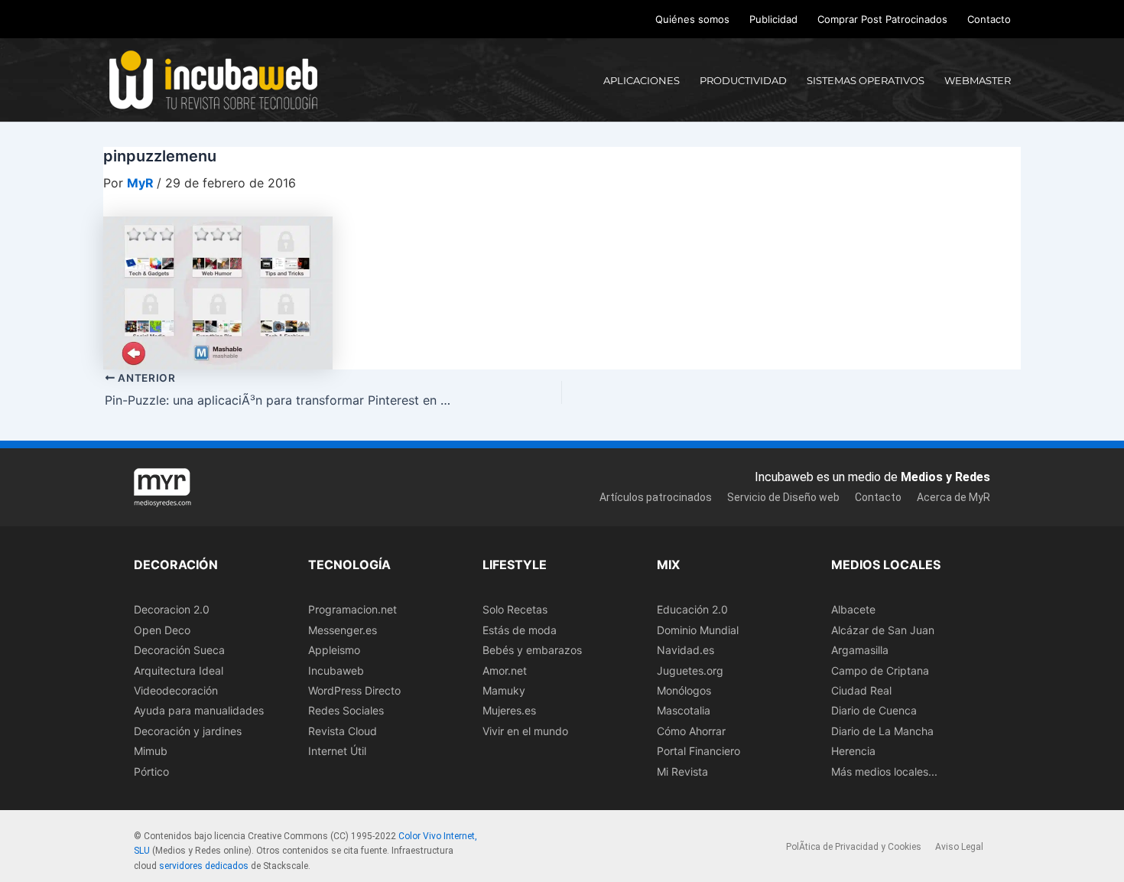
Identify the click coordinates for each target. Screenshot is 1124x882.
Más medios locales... (884, 771)
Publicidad (773, 19)
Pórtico (151, 771)
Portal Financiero (698, 750)
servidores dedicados (204, 866)
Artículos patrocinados (655, 497)
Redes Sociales (346, 710)
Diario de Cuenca (874, 710)
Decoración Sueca (179, 649)
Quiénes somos (692, 19)
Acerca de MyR (953, 497)
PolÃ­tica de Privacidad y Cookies (853, 846)
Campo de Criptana (880, 670)
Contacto (989, 19)
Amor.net (504, 670)
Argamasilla (859, 649)
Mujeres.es (509, 710)
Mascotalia (683, 710)
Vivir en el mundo (525, 730)
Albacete (853, 609)
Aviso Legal (959, 846)
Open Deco (162, 629)
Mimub (150, 750)
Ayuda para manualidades (199, 710)
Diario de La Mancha (882, 730)
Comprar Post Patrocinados (882, 19)
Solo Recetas (514, 609)
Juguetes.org (690, 670)
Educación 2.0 (692, 609)
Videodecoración (176, 690)
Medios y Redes (945, 477)
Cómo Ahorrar (691, 730)
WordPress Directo (354, 690)
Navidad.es (685, 649)
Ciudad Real (861, 690)
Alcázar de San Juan (882, 629)
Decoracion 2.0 (172, 609)
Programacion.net (352, 609)
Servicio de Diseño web (783, 497)
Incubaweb (336, 670)
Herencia (853, 750)
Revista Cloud (342, 730)
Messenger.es (342, 629)
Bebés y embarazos (532, 649)
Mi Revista (682, 771)
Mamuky (503, 690)
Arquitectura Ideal (178, 670)
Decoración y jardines (188, 730)
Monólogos (684, 690)
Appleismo (334, 649)
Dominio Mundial (698, 629)
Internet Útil (337, 750)
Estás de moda (519, 629)
